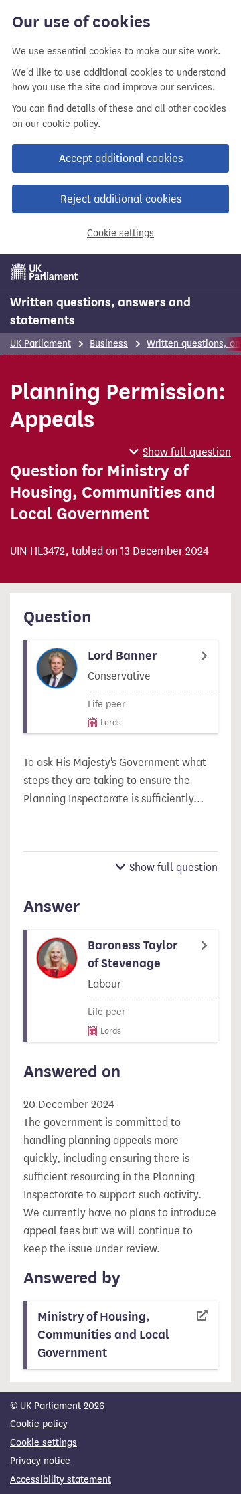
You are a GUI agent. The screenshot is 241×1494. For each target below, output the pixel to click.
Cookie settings (120, 233)
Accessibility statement (60, 1479)
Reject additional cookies (120, 199)
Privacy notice (40, 1461)
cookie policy (70, 124)
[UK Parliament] (45, 271)
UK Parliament (40, 343)
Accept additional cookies (121, 158)
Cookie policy (39, 1424)
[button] (180, 452)
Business (109, 343)
